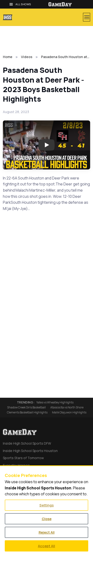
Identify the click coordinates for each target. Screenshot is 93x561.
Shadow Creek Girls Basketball (26, 407)
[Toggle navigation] (86, 17)
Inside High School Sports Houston (30, 450)
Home (7, 57)
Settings (46, 505)
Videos (26, 57)
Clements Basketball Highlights (27, 412)
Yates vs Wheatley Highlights (54, 402)
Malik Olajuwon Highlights (69, 412)
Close (47, 518)
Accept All (46, 546)
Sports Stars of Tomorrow (23, 458)
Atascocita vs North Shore (66, 407)
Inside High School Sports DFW (27, 443)
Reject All (47, 532)
